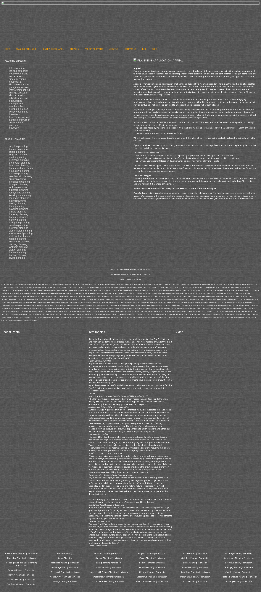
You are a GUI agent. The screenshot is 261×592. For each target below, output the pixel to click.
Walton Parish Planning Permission (152, 581)
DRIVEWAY (14, 128)
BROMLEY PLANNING (18, 149)
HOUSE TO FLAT (15, 81)
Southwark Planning (19, 241)
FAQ (144, 49)
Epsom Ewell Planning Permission (152, 576)
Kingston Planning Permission (152, 553)
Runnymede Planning (20, 192)
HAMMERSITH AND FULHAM (21, 168)
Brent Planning (16, 206)
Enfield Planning (17, 211)
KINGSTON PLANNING (18, 154)
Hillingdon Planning (19, 222)
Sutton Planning (65, 558)
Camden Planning (18, 225)
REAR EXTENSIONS (17, 76)
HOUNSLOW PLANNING (19, 171)
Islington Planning (18, 184)
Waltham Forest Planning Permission (109, 581)
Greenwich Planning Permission (65, 572)
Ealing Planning (17, 200)
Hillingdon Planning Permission (152, 572)
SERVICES (74, 49)
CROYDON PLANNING (18, 146)
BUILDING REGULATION (53, 49)
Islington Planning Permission (108, 558)
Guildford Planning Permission (195, 558)
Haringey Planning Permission (239, 567)
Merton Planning (65, 553)
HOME (7, 49)
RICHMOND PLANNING (19, 160)
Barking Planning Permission (239, 581)
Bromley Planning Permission (239, 562)
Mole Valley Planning (20, 236)
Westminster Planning (20, 230)
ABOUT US (114, 49)
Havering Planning (18, 209)
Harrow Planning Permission (21, 574)
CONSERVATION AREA (18, 111)
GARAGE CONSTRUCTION (19, 120)
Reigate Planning (17, 239)
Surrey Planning (17, 179)
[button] (134, 215)
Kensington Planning (20, 195)
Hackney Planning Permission (195, 567)
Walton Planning (17, 249)
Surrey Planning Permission (195, 553)
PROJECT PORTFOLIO (94, 49)
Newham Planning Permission (21, 579)
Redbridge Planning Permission (65, 562)
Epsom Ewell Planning (21, 233)
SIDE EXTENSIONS (17, 79)
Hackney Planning (18, 214)
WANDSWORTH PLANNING (20, 176)
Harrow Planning (17, 220)
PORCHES (13, 125)
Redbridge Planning (19, 198)
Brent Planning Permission (195, 562)
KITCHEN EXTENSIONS (19, 84)
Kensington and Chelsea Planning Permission (21, 564)
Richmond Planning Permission (108, 553)
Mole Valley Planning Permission (195, 576)
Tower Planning (17, 258)
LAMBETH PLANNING (18, 173)
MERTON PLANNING (17, 157)
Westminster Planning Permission (108, 576)
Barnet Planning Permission (195, 581)
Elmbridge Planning (19, 181)
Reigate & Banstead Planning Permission (239, 576)
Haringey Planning (18, 217)
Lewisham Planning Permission (195, 572)
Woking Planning (18, 187)
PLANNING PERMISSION (26, 49)
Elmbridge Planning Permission (239, 553)
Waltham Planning (18, 247)
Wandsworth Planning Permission (65, 576)
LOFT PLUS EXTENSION (18, 71)
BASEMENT (14, 114)
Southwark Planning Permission (21, 584)
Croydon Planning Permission (21, 570)
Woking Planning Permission (152, 558)
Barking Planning (18, 255)
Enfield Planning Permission (152, 567)
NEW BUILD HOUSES (18, 109)
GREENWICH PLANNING (19, 162)
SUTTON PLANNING (17, 152)
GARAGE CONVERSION (19, 87)
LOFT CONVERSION (17, 68)
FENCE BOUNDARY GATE (20, 117)
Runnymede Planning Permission (239, 558)
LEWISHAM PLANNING (19, 165)
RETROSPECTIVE (16, 103)
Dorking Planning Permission (65, 581)
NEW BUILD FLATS (16, 106)
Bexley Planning (17, 203)
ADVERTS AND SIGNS (18, 98)
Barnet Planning (17, 252)
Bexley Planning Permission (152, 562)
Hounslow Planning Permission (21, 558)
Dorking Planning (18, 244)
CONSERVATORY (16, 122)
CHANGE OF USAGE (18, 92)
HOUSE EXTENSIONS (18, 73)
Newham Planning (18, 228)
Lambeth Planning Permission (108, 567)
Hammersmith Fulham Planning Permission (108, 572)
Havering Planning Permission (65, 567)
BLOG (154, 49)
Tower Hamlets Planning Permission (21, 553)
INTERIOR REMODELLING (19, 90)
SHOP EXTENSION (17, 95)
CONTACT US (130, 49)
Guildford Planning (18, 190)
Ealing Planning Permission (108, 562)
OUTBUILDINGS (15, 101)
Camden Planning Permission (239, 572)
